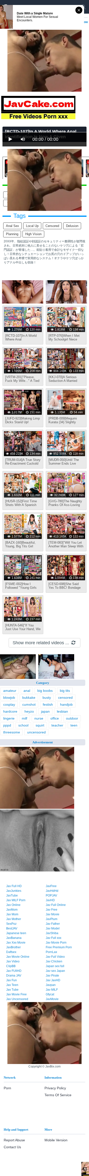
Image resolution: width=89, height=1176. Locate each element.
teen (73, 725)
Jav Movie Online (17, 956)
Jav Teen (12, 985)
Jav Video (13, 961)
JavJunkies (13, 891)
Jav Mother (13, 919)
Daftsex (11, 952)
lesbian (62, 711)
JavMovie (52, 999)
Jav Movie (52, 914)
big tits (65, 691)
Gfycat (50, 994)
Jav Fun (11, 980)
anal (26, 691)
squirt (40, 725)
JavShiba (52, 933)
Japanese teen (16, 933)
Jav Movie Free (16, 994)
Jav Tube (12, 989)
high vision (33, 234)
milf (24, 718)
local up (32, 226)
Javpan (51, 985)
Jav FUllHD (14, 971)
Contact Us (12, 1147)
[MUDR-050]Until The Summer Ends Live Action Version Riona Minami (63, 465)
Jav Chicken (54, 961)
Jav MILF (52, 989)
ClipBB (11, 966)
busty (47, 698)
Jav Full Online (56, 905)
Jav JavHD (53, 980)
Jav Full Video (55, 956)
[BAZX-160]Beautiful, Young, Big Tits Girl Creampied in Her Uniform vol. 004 (20, 548)
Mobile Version (55, 1140)
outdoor (72, 718)
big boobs (45, 691)
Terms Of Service (57, 1095)
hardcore (10, 711)
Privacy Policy (55, 1088)
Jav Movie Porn (56, 942)
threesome (11, 732)
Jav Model (53, 928)
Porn (7, 1088)
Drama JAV (13, 975)
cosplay (9, 704)
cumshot (29, 704)
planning (12, 234)
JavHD (50, 900)
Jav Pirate (52, 975)
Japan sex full (55, 966)
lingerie (9, 718)
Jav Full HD (14, 886)
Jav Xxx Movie (15, 942)
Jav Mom (12, 914)
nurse (38, 718)
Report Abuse (14, 1140)
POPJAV (51, 895)
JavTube (12, 895)
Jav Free (51, 909)
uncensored (36, 732)
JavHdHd (52, 891)
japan (45, 711)
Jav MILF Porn (15, 900)
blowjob (9, 698)
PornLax (51, 952)
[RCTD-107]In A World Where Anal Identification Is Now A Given (21, 341)
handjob (66, 704)
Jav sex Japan (55, 971)
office (54, 718)
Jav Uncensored (17, 999)
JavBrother (13, 947)
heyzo (29, 711)
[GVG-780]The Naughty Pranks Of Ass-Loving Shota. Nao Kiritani (65, 504)
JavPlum (51, 919)
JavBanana (14, 938)
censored (52, 226)
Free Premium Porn (59, 947)
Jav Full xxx (53, 938)
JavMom (12, 909)
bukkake (28, 698)
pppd (7, 725)
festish (48, 704)
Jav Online (13, 905)
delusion (72, 226)
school (23, 725)
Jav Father (53, 923)
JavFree (51, 886)
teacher (57, 725)
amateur (9, 691)
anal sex (12, 226)
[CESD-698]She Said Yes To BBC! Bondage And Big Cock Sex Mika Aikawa (65, 589)
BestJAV (11, 928)
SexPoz (11, 923)
